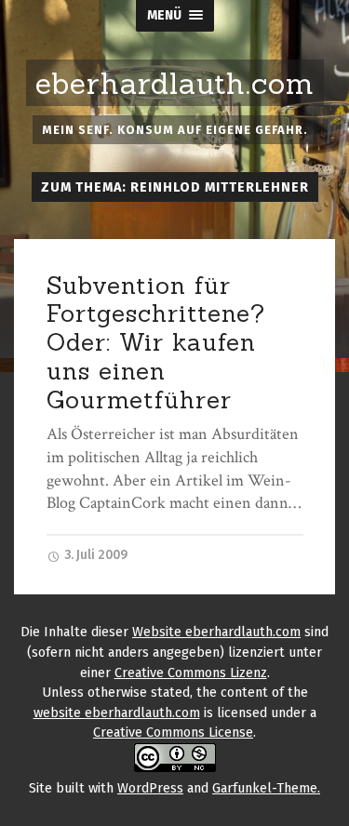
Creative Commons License (173, 732)
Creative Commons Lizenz (190, 673)
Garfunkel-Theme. (266, 788)
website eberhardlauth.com (117, 713)
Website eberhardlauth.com (216, 632)
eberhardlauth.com (175, 84)
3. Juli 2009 (94, 555)
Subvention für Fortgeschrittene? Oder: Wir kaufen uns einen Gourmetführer (156, 342)
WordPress (150, 788)
